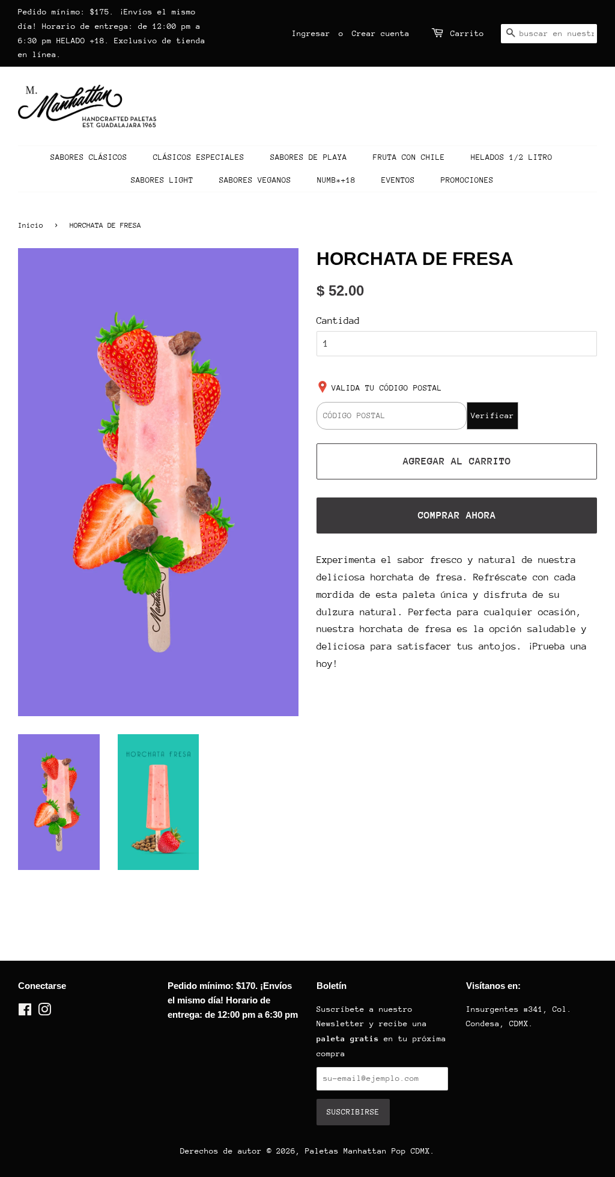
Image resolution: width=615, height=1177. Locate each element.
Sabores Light (162, 179)
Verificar (492, 415)
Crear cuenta (381, 33)
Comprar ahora (457, 515)
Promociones (467, 179)
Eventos (398, 179)
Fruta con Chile (409, 157)
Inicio (30, 225)
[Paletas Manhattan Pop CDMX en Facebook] (25, 1012)
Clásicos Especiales (198, 157)
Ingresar (311, 33)
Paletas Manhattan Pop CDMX (367, 1150)
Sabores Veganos (255, 179)
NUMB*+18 (336, 179)
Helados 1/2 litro (512, 157)
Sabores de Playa (308, 157)
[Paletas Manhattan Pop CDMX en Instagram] (44, 1012)
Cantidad (338, 320)
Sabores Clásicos (88, 157)
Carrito (467, 33)
